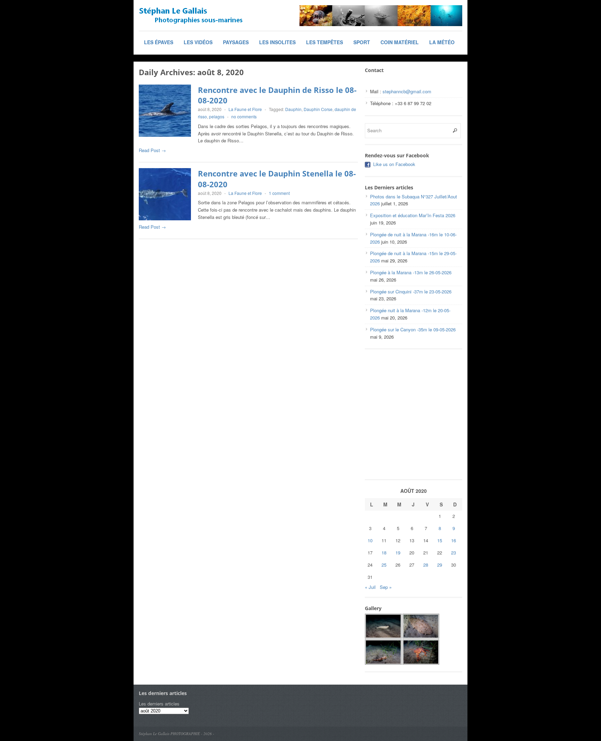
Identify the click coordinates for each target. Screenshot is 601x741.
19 (397, 552)
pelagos (216, 116)
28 (425, 564)
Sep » (386, 587)
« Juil (370, 587)
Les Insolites (277, 42)
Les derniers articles (159, 703)
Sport (361, 42)
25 (384, 564)
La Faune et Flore (245, 109)
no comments (244, 116)
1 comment (279, 193)
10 (370, 540)
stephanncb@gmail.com (407, 91)
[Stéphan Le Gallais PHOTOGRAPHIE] (191, 15)
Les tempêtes (324, 42)
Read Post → (152, 150)
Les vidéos (198, 42)
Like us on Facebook (394, 164)
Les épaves (158, 42)
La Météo (442, 42)
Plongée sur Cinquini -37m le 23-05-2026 (410, 291)
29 (439, 564)
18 (384, 552)
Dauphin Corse (318, 109)
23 (453, 552)
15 (439, 540)
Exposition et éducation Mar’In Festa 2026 (412, 215)
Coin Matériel (399, 42)
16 (453, 540)
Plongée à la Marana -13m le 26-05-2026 (410, 272)
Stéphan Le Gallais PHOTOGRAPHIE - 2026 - (176, 733)
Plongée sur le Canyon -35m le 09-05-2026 (413, 329)
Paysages (236, 42)
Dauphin (293, 109)
